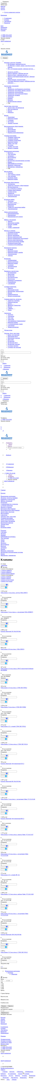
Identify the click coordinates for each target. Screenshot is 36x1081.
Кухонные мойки (6, 527)
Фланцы (3, 535)
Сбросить (10, 1006)
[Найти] (2, 361)
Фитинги (3, 543)
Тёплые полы (5, 524)
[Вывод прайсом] (3, 583)
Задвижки (4, 547)
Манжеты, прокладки (7, 550)
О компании (8, 18)
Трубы (3, 541)
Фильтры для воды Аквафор (9, 498)
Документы (7, 21)
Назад (10, 444)
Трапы (3, 540)
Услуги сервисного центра (12, 12)
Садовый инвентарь (7, 505)
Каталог (3, 1017)
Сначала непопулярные (8, 573)
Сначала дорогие (6, 578)
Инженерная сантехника (12, 971)
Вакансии (7, 23)
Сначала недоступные (7, 580)
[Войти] (1, 425)
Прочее (3, 549)
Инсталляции (5, 513)
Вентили (3, 546)
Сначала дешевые (6, 576)
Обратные (14, 974)
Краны (3, 554)
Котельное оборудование (8, 508)
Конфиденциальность (7, 1068)
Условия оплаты (5, 1039)
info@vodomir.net (6, 41)
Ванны (3, 526)
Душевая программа (7, 518)
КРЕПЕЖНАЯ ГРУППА (8, 536)
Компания (4, 1023)
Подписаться (4, 1012)
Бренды (3, 1020)
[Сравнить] (4, 587)
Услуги (3, 1022)
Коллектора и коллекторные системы (12, 552)
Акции (3, 1019)
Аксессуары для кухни (7, 512)
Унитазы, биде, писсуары (8, 516)
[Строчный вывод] (2, 583)
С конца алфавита (6, 572)
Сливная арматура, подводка (9, 504)
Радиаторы (4, 502)
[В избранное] (4, 585)
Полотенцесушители (7, 522)
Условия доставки (6, 1041)
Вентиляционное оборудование (10, 510)
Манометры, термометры (8, 555)
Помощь (3, 1036)
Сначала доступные (6, 581)
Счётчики (4, 532)
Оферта (3, 1069)
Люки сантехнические (7, 519)
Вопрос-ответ (5, 1044)
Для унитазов (5, 538)
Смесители (4, 515)
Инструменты (5, 544)
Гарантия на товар (6, 1042)
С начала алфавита (6, 570)
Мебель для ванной (6, 501)
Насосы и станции (6, 507)
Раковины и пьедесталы (8, 499)
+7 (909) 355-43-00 (6, 35)
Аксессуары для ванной (8, 521)
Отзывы (6, 19)
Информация (4, 1033)
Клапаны (10, 972)
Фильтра (3, 533)
